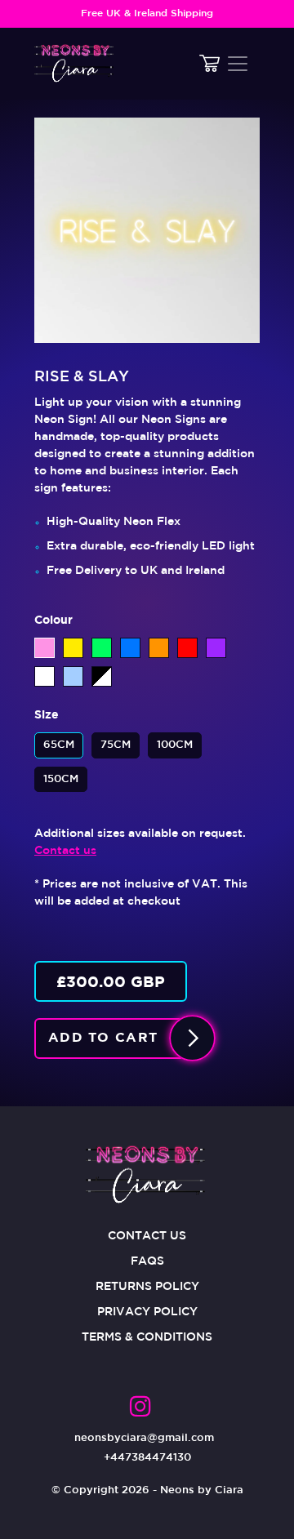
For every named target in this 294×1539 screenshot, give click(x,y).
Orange (159, 648)
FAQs (147, 1261)
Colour (53, 620)
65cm (59, 740)
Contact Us (147, 1236)
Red (187, 648)
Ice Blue (73, 676)
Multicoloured (101, 676)
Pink (44, 648)
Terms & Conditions (147, 1337)
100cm (175, 740)
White (44, 676)
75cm (115, 740)
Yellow (73, 648)
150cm (61, 775)
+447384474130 (147, 1457)
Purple (216, 648)
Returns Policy (147, 1287)
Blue (130, 648)
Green (101, 648)
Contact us (65, 851)
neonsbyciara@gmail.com (144, 1438)
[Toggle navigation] (238, 63)
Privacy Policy (147, 1312)
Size (46, 715)
